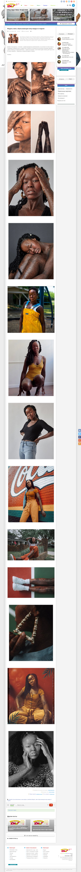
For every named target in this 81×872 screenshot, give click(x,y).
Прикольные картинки (64, 91)
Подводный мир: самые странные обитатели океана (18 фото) (33, 858)
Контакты (68, 853)
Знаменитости (69, 88)
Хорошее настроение (62, 96)
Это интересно (61, 98)
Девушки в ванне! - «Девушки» (33, 853)
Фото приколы (61, 93)
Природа (45, 5)
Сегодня (64, 853)
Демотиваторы (61, 88)
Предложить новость (67, 23)
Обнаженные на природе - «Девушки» (33, 856)
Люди (25, 5)
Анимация (45, 856)
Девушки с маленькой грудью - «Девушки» (33, 854)
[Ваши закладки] (67, 5)
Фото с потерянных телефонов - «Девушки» (33, 851)
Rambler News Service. (51, 790)
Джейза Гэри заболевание (15, 799)
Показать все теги (61, 100)
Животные (53, 5)
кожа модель (24, 799)
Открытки (45, 858)
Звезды (11, 853)
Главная (61, 853)
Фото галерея (19, 23)
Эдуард (12, 805)
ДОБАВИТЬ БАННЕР (64, 70)
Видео (44, 850)
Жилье (38, 5)
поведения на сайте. (39, 794)
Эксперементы (13, 856)
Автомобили (12, 859)
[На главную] (12, 5)
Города (31, 5)
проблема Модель (31, 799)
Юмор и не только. (11, 23)
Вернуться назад (20, 804)
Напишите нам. (52, 794)
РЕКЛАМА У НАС (13, 850)
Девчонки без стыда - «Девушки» (33, 850)
